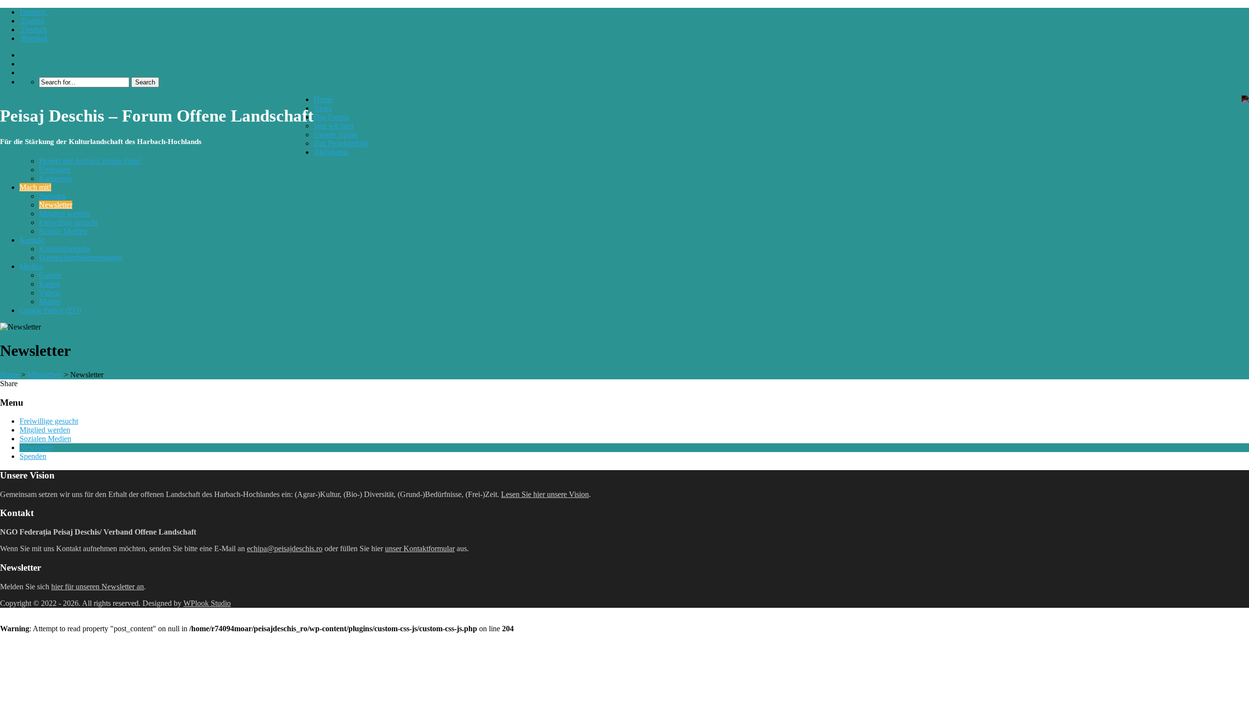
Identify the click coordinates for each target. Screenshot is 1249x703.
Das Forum (331, 117)
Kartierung (55, 178)
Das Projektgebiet (341, 143)
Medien (31, 266)
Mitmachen (44, 375)
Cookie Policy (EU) (50, 310)
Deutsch (33, 29)
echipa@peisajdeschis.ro (284, 548)
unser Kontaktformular (420, 548)
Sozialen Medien (45, 438)
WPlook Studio (207, 603)
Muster (49, 301)
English (32, 21)
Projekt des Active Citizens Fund (89, 161)
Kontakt (32, 240)
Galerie (50, 275)
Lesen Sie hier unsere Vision (545, 494)
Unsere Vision (336, 134)
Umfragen (54, 169)
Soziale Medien (63, 231)
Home (323, 99)
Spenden (52, 196)
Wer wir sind (333, 126)
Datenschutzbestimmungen (80, 257)
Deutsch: (34, 12)
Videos (49, 293)
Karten (49, 284)
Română (33, 38)
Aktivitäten (331, 152)
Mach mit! (35, 187)
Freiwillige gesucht (68, 222)
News (323, 108)
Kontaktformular (64, 249)
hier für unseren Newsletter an (97, 586)
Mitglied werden (64, 213)
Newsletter (55, 205)
